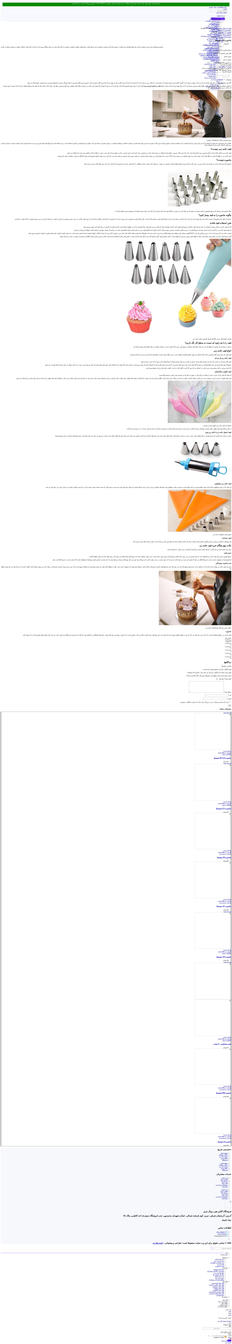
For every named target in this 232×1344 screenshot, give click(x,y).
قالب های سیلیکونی (212, 52)
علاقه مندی (224, 1158)
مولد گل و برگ (211, 74)
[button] (225, 854)
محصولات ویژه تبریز (217, 79)
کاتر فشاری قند (214, 33)
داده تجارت (158, 1243)
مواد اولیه (225, 1186)
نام (229, 695)
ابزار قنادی (220, 15)
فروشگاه (225, 1160)
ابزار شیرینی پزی (219, 1261)
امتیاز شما (227, 679)
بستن (229, 1311)
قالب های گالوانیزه (212, 55)
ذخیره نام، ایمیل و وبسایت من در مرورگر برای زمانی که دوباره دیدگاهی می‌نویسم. (204, 702)
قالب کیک (220, 41)
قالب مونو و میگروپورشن (210, 57)
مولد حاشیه (212, 65)
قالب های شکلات (219, 1288)
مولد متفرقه (212, 76)
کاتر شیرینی (220, 1264)
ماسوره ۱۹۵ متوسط (225, 37)
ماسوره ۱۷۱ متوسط (223, 906)
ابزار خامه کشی (214, 17)
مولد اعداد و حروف (210, 64)
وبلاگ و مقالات (223, 1155)
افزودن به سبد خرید (226, 64)
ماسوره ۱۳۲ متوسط (223, 957)
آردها (218, 81)
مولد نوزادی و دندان (210, 77)
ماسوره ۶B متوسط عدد (222, 63)
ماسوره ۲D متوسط (224, 857)
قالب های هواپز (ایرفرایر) (210, 58)
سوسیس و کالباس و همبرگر (209, 36)
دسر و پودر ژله (213, 43)
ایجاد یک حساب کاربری (224, 1321)
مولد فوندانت (214, 60)
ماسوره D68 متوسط (223, 1093)
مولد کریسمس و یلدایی (209, 72)
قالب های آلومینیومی (213, 46)
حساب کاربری (223, 1156)
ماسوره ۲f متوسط (224, 1142)
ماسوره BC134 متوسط (222, 758)
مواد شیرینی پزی (213, 38)
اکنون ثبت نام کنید (213, 1335)
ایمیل (229, 698)
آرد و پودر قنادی (214, 84)
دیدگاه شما (227, 692)
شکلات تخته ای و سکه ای (210, 44)
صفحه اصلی (224, 1153)
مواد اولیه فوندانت (212, 34)
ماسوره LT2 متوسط (223, 808)
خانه (229, 28)
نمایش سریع (227, 751)
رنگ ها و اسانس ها (213, 89)
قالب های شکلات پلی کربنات (207, 53)
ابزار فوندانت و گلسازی (212, 21)
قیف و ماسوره (213, 31)
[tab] (114, 75)
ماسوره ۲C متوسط (225, 32)
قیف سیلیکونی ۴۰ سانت (222, 1044)
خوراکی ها (224, 1181)
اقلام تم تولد (219, 38)
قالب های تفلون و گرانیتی (210, 50)
